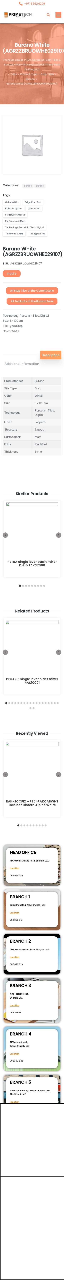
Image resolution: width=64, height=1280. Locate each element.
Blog (49, 1222)
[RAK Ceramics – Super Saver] (13, 1277)
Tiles (13, 74)
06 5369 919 (16, 919)
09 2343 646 (16, 1060)
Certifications (33, 1222)
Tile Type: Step (37, 233)
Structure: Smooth (15, 214)
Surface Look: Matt (15, 221)
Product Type (28, 74)
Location (14, 868)
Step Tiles (47, 74)
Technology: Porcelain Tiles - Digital (24, 227)
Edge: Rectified (33, 202)
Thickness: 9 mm (14, 233)
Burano (30, 79)
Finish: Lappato (13, 208)
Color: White (11, 202)
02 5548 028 (16, 1109)
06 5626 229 (16, 875)
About (16, 1222)
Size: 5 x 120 (34, 208)
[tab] (50, 355)
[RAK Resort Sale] (4, 1277)
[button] (48, 14)
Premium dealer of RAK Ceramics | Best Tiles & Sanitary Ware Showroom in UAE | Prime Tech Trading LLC (32, 64)
